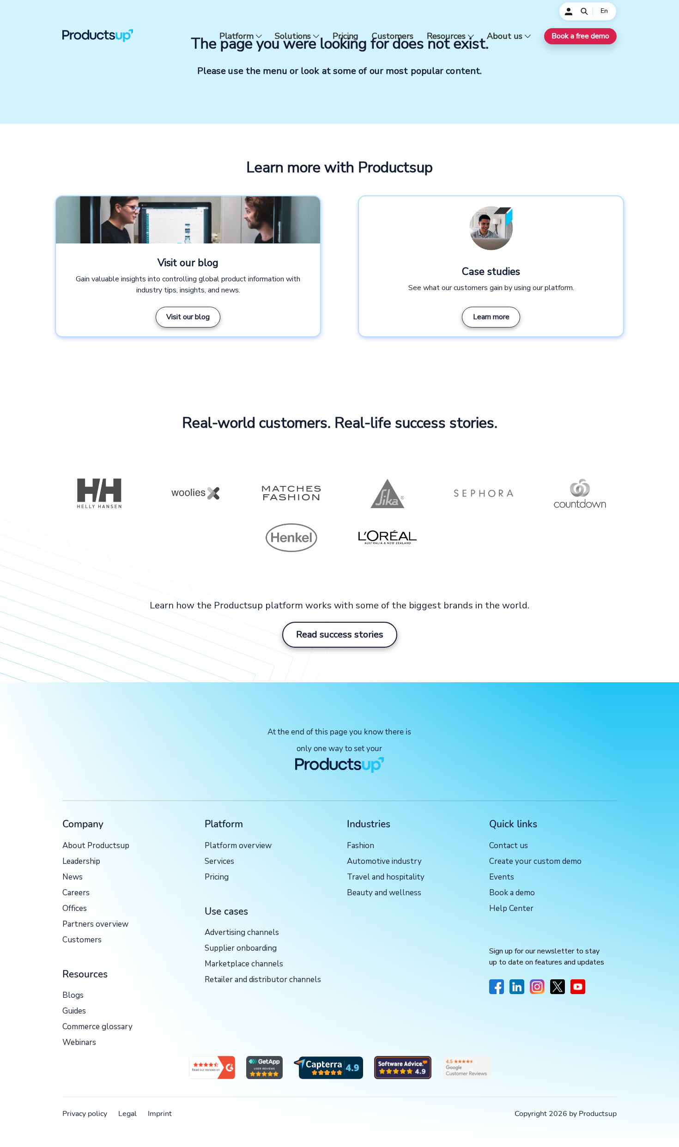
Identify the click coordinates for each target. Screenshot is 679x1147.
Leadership (81, 862)
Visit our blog (188, 317)
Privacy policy (84, 1114)
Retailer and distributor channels (263, 980)
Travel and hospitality (385, 877)
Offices (74, 909)
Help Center (511, 909)
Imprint (160, 1114)
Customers (392, 36)
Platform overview (238, 846)
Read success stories (339, 634)
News (72, 877)
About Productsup (95, 846)
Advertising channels (242, 933)
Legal (127, 1114)
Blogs (73, 996)
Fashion (360, 846)
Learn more (491, 317)
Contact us (508, 846)
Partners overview (95, 924)
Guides (74, 1011)
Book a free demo (580, 36)
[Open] (584, 11)
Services (219, 862)
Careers (76, 893)
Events (501, 877)
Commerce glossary (97, 1027)
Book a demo (512, 893)
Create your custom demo (535, 862)
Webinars (79, 1043)
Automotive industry (384, 862)
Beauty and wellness (384, 893)
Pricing (345, 36)
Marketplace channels (244, 964)
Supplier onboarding (241, 948)
